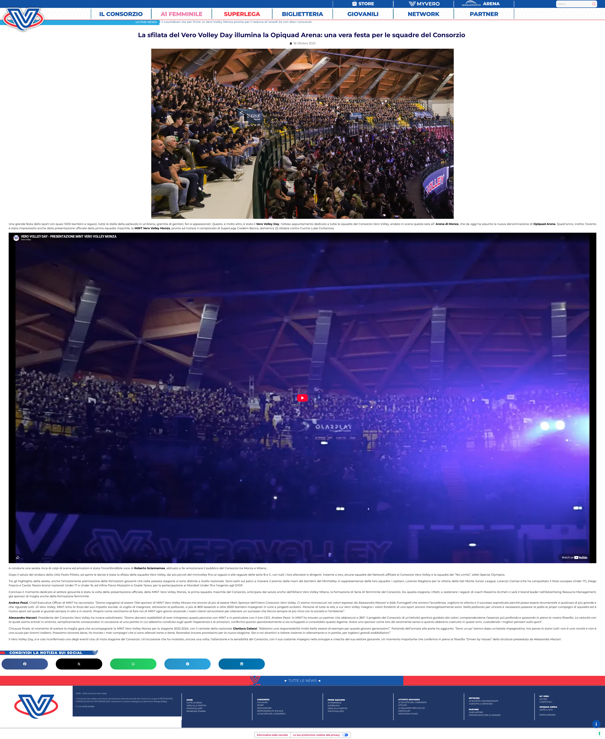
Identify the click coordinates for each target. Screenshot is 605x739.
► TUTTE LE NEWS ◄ (302, 681)
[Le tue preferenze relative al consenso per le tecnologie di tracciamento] (599, 733)
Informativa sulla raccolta (272, 734)
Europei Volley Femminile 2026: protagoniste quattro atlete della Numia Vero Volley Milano (229, 22)
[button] (25, 664)
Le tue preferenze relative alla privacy (316, 734)
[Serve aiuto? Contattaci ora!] (596, 724)
